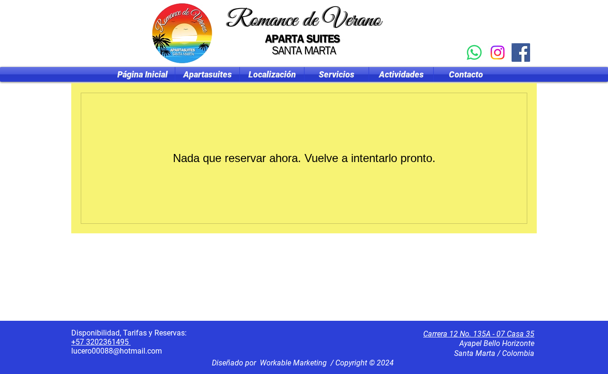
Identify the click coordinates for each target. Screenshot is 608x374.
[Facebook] (521, 52)
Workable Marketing (293, 362)
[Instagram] (497, 52)
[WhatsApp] (474, 52)
